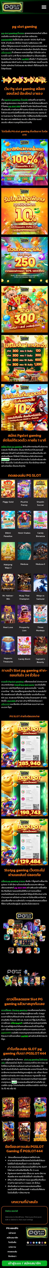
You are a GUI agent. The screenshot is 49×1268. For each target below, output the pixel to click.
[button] (44, 7)
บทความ (12, 1247)
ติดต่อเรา (12, 1256)
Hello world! (11, 1210)
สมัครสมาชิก (12, 1237)
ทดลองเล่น (12, 1251)
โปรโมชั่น (12, 1242)
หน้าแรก (12, 1233)
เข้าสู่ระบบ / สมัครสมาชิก (24, 1263)
